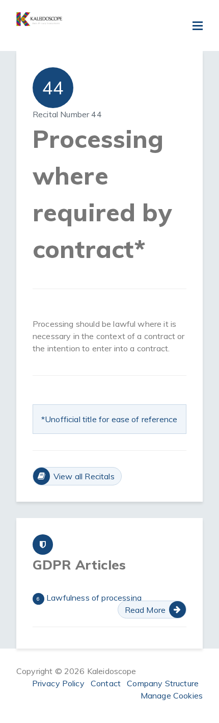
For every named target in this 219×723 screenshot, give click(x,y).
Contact (106, 683)
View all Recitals (84, 476)
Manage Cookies (172, 695)
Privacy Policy (58, 683)
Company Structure (163, 683)
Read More (145, 610)
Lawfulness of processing (89, 597)
